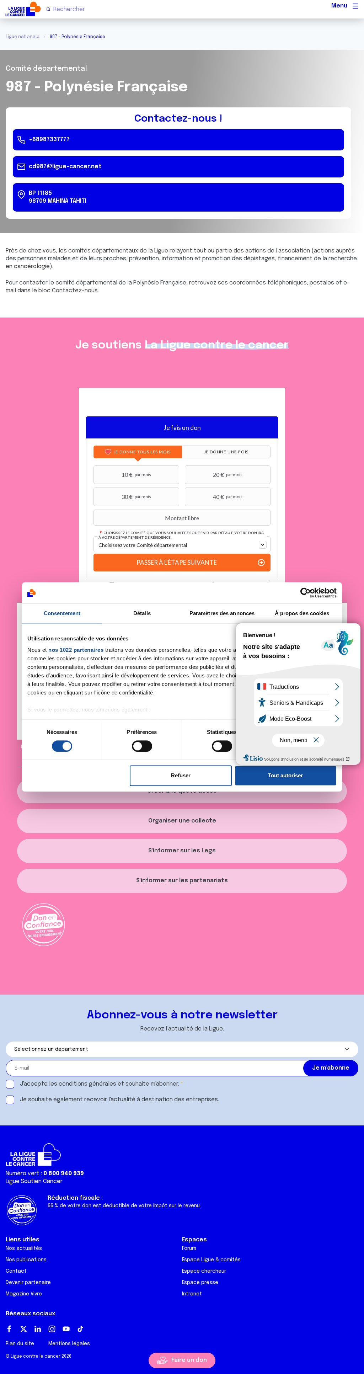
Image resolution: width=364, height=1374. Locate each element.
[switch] (142, 746)
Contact (16, 1271)
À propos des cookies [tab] (302, 613)
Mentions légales (69, 1343)
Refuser (181, 776)
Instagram (51, 1328)
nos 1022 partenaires (75, 650)
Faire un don (189, 1360)
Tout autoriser (285, 776)
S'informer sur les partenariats (182, 881)
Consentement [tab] (62, 613)
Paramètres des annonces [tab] (222, 613)
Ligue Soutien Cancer (34, 1181)
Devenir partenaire (28, 1282)
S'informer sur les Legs (182, 851)
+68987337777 (49, 140)
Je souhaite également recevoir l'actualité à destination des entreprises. (119, 1100)
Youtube (66, 1328)
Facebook (9, 1328)
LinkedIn (37, 1328)
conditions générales (87, 1084)
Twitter (23, 1328)
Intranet (192, 1294)
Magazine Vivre (24, 1294)
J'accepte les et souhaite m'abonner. (99, 1084)
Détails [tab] (142, 613)
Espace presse (200, 1282)
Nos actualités (24, 1248)
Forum (189, 1248)
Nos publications (26, 1259)
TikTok (80, 1328)
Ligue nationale (22, 37)
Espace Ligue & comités (211, 1259)
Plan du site (20, 1343)
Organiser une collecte (182, 821)
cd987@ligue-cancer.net (65, 167)
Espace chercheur (204, 1271)
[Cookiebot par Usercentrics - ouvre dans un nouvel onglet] (305, 592)
